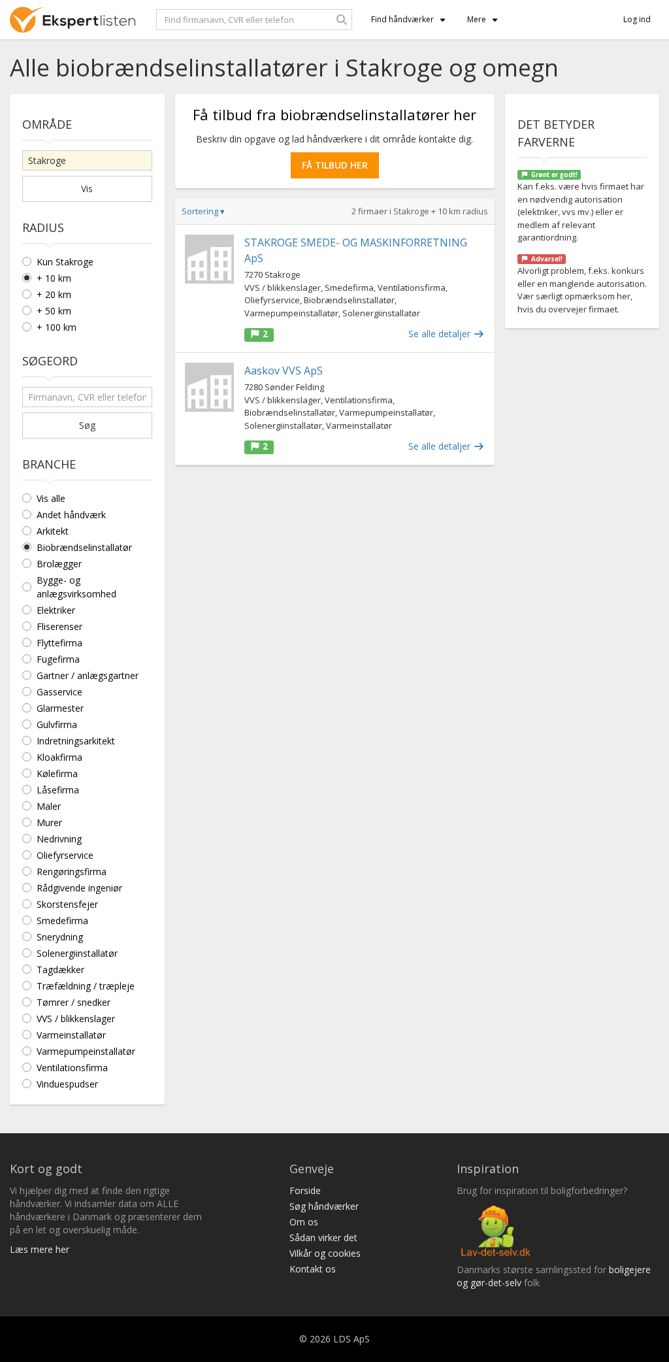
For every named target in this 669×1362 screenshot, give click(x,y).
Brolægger (59, 563)
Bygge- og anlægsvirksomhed (76, 587)
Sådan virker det (323, 1237)
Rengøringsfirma (71, 871)
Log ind (637, 19)
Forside (305, 1190)
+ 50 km (54, 311)
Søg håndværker (324, 1206)
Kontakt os (312, 1269)
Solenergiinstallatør (77, 953)
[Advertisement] (335, 569)
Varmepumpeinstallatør (86, 1051)
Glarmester (60, 708)
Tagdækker (60, 969)
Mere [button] (476, 19)
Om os (303, 1222)
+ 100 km (56, 327)
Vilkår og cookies (325, 1253)
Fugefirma (58, 659)
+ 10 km (54, 278)
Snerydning (60, 937)
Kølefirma (57, 773)
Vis (87, 188)
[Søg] (341, 19)
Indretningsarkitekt (76, 741)
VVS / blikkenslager (76, 1018)
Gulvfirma (57, 724)
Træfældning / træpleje (86, 986)
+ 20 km (54, 294)
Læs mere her (39, 1249)
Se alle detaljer (440, 333)
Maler (49, 806)
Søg (87, 425)
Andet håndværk (71, 514)
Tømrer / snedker (73, 1002)
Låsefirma (58, 790)
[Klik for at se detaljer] (209, 259)
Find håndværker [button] (402, 19)
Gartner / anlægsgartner (88, 675)
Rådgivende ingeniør (79, 888)
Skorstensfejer (67, 904)
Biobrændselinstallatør (84, 547)
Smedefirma (62, 920)
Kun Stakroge (65, 262)
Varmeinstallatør (71, 1035)
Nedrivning (59, 839)
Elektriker (56, 610)
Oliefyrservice (65, 855)
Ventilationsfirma (72, 1067)
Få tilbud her (335, 165)
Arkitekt (53, 531)
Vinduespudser (67, 1084)
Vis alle (51, 498)
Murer (49, 822)
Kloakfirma (59, 757)
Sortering (203, 211)
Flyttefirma (59, 643)
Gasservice (59, 692)
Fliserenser (59, 626)
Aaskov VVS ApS (283, 370)
